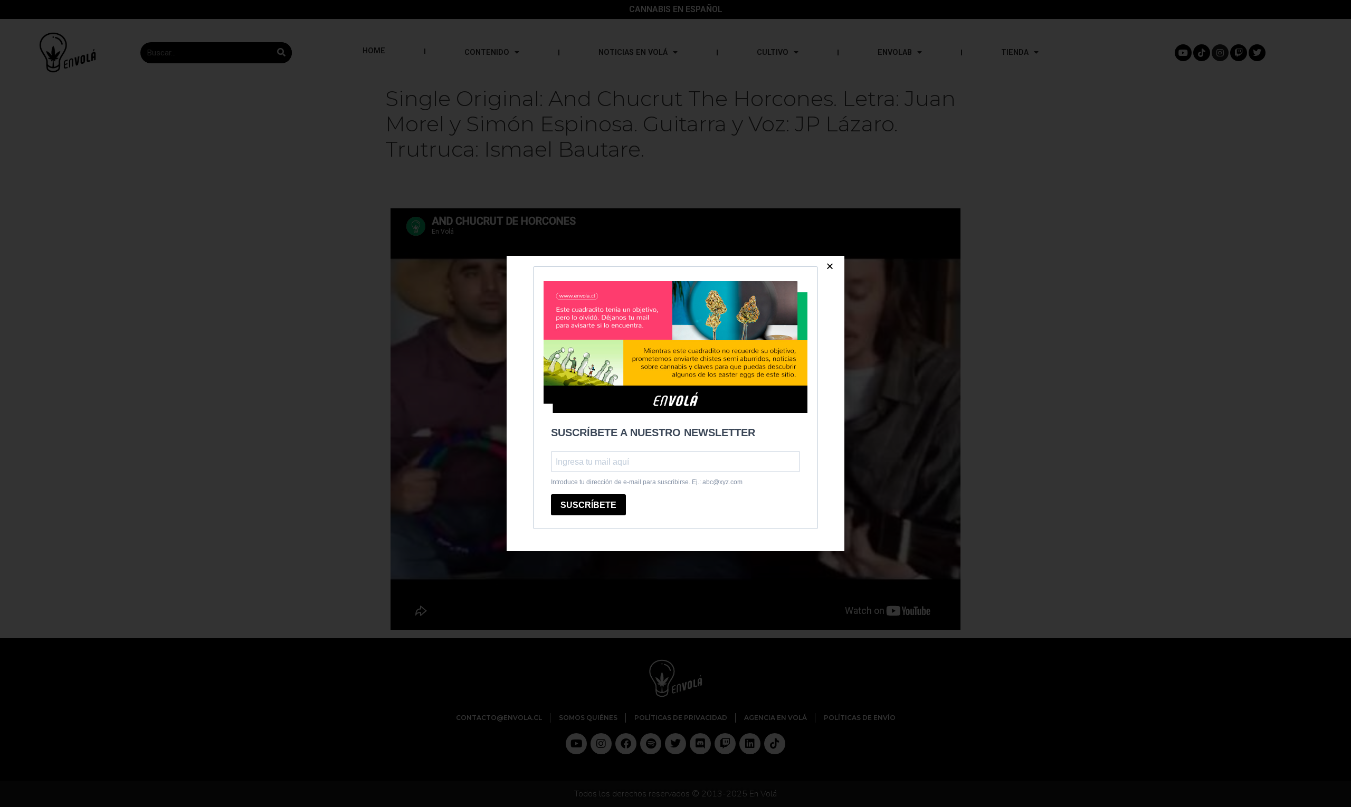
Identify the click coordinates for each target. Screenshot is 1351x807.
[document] (675, 403)
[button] (830, 266)
